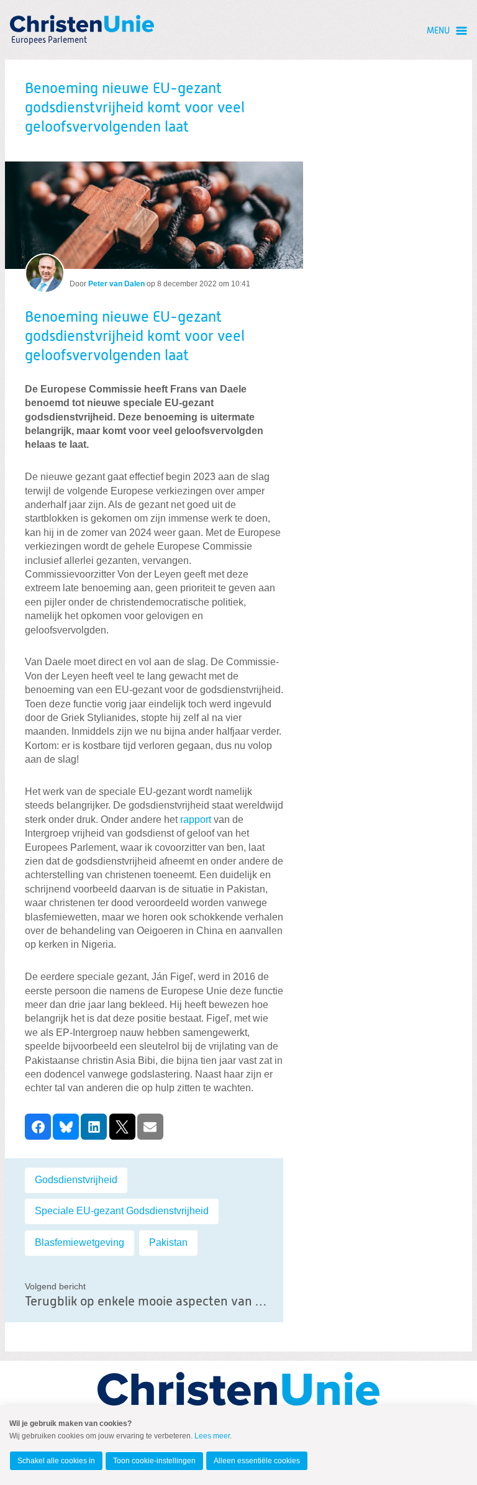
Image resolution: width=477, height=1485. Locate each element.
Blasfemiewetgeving (79, 1242)
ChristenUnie (48, 23)
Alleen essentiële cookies (257, 1460)
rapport (195, 819)
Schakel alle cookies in (56, 1460)
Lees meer (212, 1436)
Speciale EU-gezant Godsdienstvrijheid (122, 1211)
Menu (438, 31)
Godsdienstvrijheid (76, 1179)
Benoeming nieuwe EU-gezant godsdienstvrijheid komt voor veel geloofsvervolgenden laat (135, 336)
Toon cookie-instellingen (154, 1460)
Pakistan (168, 1242)
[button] (38, 1127)
